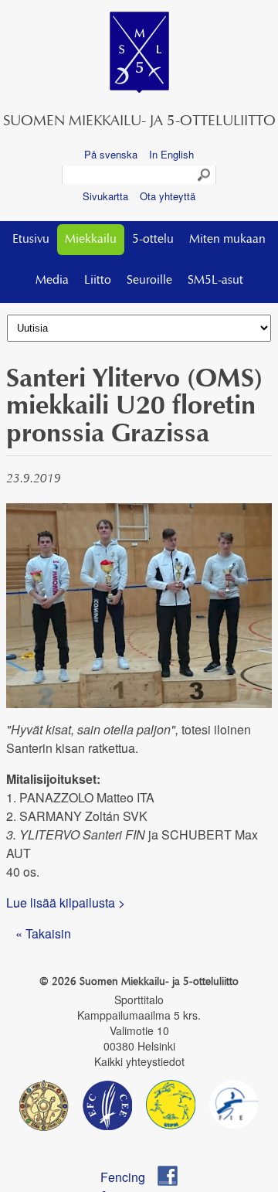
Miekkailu (91, 239)
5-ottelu (153, 239)
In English (171, 154)
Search (204, 175)
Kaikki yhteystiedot (139, 1061)
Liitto (97, 280)
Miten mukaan (227, 239)
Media (52, 280)
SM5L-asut (215, 280)
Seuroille (149, 280)
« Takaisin (43, 933)
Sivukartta (105, 196)
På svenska (110, 154)
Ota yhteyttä (167, 196)
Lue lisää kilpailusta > (65, 902)
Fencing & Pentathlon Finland (130, 1177)
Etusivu (30, 239)
